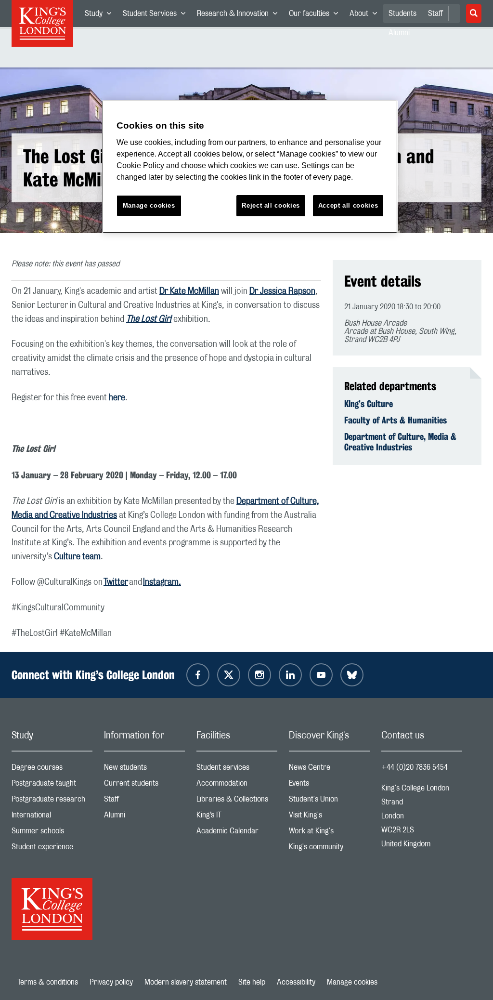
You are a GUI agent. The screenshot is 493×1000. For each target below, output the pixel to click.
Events (329, 785)
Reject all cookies (271, 205)
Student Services (157, 15)
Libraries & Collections (236, 801)
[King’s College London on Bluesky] (351, 674)
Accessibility (296, 982)
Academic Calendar (236, 833)
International (52, 817)
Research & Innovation (240, 15)
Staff (435, 13)
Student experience (52, 849)
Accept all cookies (348, 205)
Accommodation (236, 785)
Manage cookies (352, 982)
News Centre (329, 769)
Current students (144, 785)
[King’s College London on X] (228, 674)
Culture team (77, 557)
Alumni (144, 817)
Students (402, 13)
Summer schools (52, 833)
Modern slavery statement (185, 982)
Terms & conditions (47, 982)
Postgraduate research (52, 801)
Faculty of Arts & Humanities (395, 420)
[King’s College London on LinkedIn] (290, 674)
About (366, 15)
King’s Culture (368, 403)
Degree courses (52, 769)
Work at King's (329, 833)
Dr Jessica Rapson (282, 291)
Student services (236, 769)
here (117, 398)
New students (144, 769)
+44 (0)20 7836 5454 (414, 767)
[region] (250, 167)
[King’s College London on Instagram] (259, 674)
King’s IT (236, 817)
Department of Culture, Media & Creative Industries (400, 441)
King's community (329, 849)
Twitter (116, 582)
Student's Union (329, 801)
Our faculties (316, 15)
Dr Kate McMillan (189, 291)
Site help (251, 982)
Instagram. (162, 582)
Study (101, 15)
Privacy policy (111, 982)
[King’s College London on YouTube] (321, 674)
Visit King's (329, 817)
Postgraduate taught (52, 785)
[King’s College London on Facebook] (197, 674)
